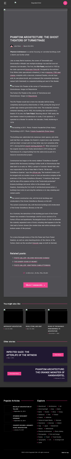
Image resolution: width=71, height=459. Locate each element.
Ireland (59, 423)
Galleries (48, 417)
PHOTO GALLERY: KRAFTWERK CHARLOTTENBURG (32, 265)
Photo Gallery (59, 431)
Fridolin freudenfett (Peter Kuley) (42, 131)
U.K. (50, 439)
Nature (40, 428)
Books (47, 412)
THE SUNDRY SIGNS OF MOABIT (25, 262)
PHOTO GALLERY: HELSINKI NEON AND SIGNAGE (31, 258)
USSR (40, 442)
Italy (39, 426)
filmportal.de (32, 96)
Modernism (54, 426)
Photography (42, 434)
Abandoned (42, 406)
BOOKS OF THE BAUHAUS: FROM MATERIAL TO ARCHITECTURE (56, 329)
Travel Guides (57, 437)
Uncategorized (59, 439)
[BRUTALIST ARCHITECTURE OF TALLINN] (7, 408)
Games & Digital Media (45, 420)
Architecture (30, 273)
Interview (51, 423)
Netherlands (49, 428)
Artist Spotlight (43, 409)
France (40, 417)
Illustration (41, 423)
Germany (58, 420)
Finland (56, 414)
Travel (48, 437)
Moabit (46, 273)
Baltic (59, 409)
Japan (46, 426)
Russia (40, 437)
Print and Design (55, 434)
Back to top (65, 452)
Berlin (37, 273)
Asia (52, 409)
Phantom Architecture (45, 431)
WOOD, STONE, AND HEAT (34, 326)
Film (41, 273)
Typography (42, 439)
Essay (61, 412)
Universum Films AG (32, 69)
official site (36, 172)
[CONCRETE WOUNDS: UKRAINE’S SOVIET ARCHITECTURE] (7, 427)
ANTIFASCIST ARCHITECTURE (13, 326)
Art (61, 406)
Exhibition (41, 414)
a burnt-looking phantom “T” (35, 146)
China (54, 412)
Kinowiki (36, 243)
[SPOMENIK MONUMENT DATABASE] (7, 418)
